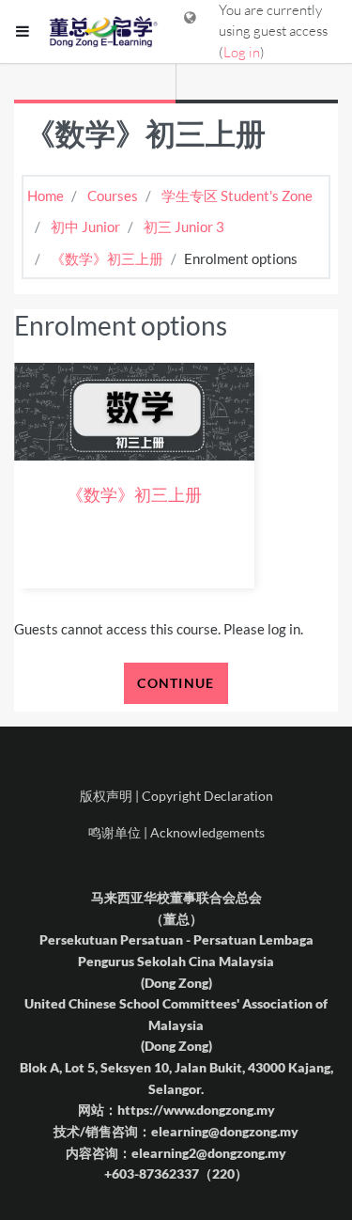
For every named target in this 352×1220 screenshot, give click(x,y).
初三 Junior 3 (184, 226)
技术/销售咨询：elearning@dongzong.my (176, 1131)
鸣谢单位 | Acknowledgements (176, 832)
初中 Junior (85, 226)
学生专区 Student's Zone (237, 195)
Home (45, 195)
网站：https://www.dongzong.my (176, 1110)
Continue (175, 683)
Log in (241, 52)
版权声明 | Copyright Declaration (176, 796)
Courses (112, 195)
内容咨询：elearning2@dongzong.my (176, 1153)
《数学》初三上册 (107, 258)
